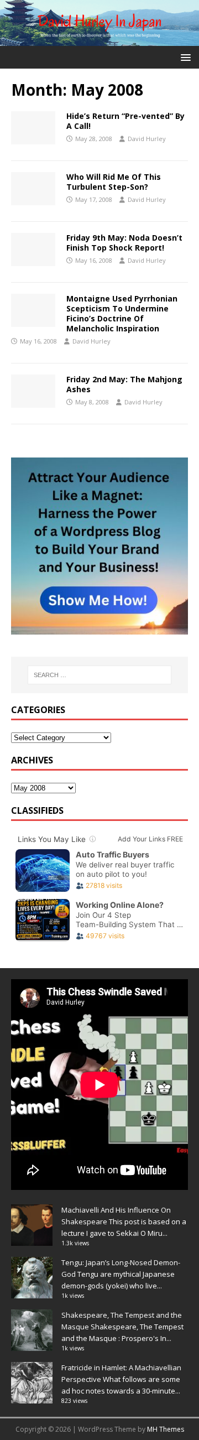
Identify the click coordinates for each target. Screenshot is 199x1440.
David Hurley (147, 138)
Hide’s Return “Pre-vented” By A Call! (125, 121)
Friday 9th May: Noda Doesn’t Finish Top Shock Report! (124, 242)
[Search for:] (99, 675)
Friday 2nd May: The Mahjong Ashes (124, 384)
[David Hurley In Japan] (99, 39)
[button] (183, 57)
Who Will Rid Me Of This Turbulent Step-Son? (113, 181)
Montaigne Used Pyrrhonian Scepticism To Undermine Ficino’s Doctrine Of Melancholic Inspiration (121, 313)
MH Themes (165, 1429)
